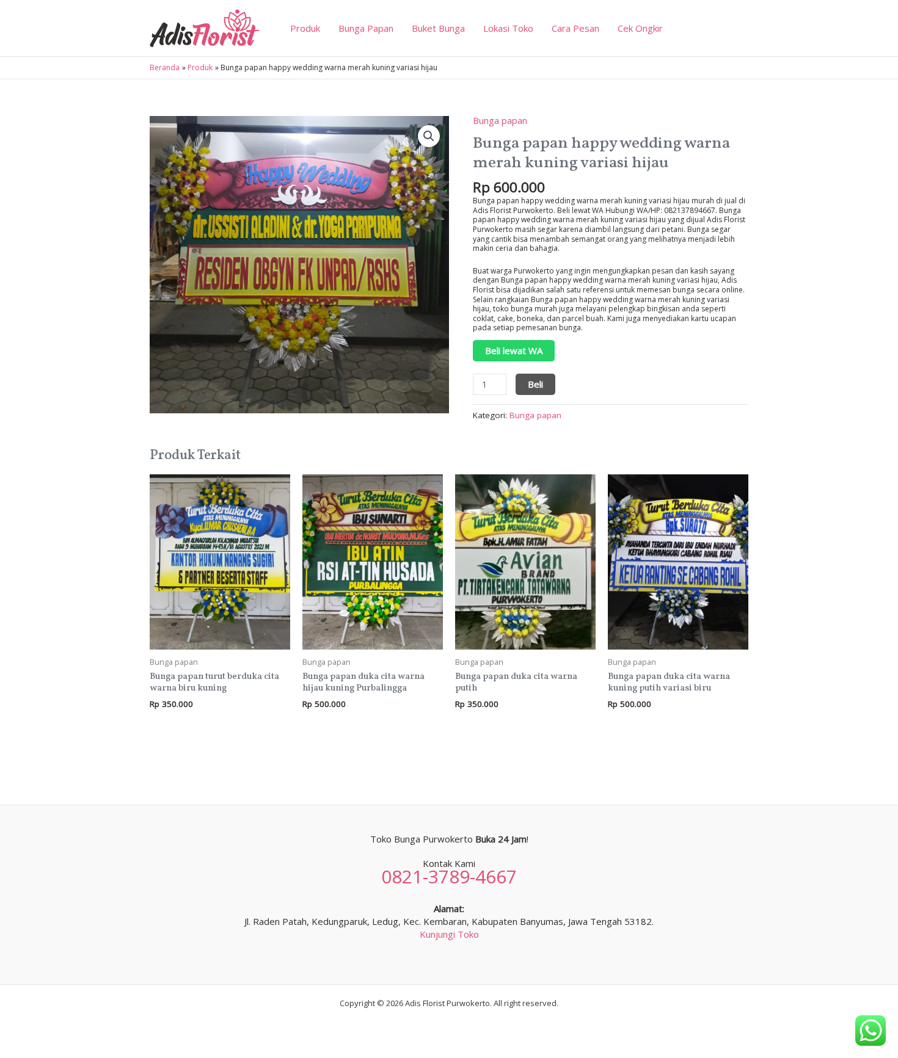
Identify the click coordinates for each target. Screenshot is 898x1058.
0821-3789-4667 (449, 876)
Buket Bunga (438, 28)
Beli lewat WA (513, 350)
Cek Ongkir (640, 28)
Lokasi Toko (508, 28)
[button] (429, 136)
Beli (535, 384)
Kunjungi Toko (449, 934)
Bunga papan (500, 120)
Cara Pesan (575, 28)
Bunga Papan (365, 28)
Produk (305, 28)
